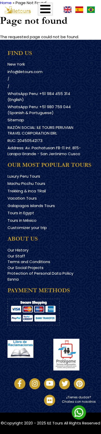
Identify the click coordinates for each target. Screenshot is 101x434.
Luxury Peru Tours (24, 176)
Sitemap (16, 120)
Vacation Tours (22, 198)
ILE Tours (55, 423)
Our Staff (16, 256)
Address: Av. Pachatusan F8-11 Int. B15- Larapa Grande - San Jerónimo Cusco (44, 150)
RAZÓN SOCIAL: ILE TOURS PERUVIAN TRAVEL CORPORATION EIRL (40, 130)
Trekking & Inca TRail (27, 191)
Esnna (13, 279)
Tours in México (22, 220)
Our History (18, 250)
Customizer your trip (27, 227)
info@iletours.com (25, 71)
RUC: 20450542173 (25, 140)
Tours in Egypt (21, 213)
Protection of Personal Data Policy (40, 273)
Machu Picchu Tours (26, 183)
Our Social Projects (26, 267)
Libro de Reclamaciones (30, 362)
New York (16, 64)
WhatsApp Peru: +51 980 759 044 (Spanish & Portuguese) (39, 109)
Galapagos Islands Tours (31, 205)
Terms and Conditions (29, 261)
